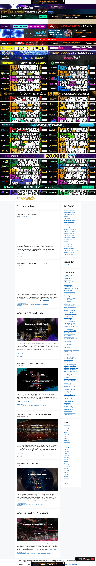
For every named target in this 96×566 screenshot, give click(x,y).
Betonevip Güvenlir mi (69, 334)
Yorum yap (20, 256)
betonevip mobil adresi (68, 351)
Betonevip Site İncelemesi (69, 254)
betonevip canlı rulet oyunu (67, 302)
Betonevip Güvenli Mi (68, 332)
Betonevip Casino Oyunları (70, 304)
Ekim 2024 (66, 436)
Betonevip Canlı (67, 295)
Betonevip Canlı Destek (68, 301)
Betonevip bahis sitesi (71, 288)
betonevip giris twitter (22, 553)
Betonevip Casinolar (68, 246)
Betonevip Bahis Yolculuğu (69, 220)
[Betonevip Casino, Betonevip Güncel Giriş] (26, 198)
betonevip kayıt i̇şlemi (35, 254)
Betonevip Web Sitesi (68, 384)
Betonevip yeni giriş (69, 389)
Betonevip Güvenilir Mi (70, 331)
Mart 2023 (66, 472)
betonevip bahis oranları (68, 285)
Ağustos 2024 (67, 440)
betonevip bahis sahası (22, 504)
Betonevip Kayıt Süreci (69, 248)
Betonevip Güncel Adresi (70, 326)
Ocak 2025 (66, 432)
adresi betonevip (68, 275)
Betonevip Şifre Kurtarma (69, 235)
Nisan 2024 (66, 447)
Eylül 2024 (66, 438)
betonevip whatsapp (69, 386)
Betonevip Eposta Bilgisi (69, 225)
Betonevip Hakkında (68, 335)
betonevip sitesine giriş (75, 371)
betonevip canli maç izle (70, 293)
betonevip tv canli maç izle (69, 380)
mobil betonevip (68, 409)
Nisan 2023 (66, 470)
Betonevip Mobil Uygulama (68, 355)
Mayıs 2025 (66, 428)
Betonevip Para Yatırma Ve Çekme (70, 364)
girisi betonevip (67, 404)
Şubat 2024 (66, 451)
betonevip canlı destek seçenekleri (24, 405)
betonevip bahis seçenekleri (69, 286)
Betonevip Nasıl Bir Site (68, 360)
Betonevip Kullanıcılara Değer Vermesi (34, 414)
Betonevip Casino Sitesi (70, 307)
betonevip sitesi (68, 371)
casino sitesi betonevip (68, 399)
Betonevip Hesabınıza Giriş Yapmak (33, 513)
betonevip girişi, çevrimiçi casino (33, 304)
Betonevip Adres (68, 278)
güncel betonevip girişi (67, 407)
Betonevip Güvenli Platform (70, 242)
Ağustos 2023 (67, 463)
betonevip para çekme (70, 366)
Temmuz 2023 (67, 464)
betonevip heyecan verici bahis (33, 504)
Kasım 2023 (66, 457)
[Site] (24, 67)
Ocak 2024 (66, 453)
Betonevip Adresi (67, 208)
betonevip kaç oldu (68, 341)
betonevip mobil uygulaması (69, 357)
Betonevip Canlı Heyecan (69, 231)
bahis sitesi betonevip (22, 304)
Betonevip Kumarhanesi (68, 344)
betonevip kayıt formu (67, 340)
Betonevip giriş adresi (70, 314)
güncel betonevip (68, 406)
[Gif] (48, 93)
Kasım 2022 (66, 480)
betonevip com (67, 308)
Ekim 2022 (66, 481)
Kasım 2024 (66, 434)
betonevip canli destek (69, 292)
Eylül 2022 (66, 483)
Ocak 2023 (66, 476)
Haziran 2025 (67, 426)
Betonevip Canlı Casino (69, 299)
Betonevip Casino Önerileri (69, 224)
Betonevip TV (67, 377)
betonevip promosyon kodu (70, 369)
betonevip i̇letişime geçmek (45, 553)
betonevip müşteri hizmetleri (70, 358)
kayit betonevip (74, 407)
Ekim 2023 (66, 459)
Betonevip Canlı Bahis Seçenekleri (70, 298)
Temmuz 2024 (67, 442)
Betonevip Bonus (21, 254)
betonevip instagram (69, 337)
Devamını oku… (52, 250)
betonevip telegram (68, 375)
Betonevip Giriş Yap (69, 319)
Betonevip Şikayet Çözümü (70, 239)
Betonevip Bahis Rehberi (69, 214)
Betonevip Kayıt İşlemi (27, 214)
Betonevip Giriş (27, 254)
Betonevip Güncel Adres (69, 324)
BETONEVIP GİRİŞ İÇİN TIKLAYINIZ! (48, 39)
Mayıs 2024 (66, 445)
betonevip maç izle (68, 347)
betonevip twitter (67, 383)
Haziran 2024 (67, 444)
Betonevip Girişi (68, 318)
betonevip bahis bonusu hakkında (68, 283)
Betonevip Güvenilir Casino (70, 244)
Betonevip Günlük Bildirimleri (30, 363)
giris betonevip (67, 403)
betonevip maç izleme (68, 348)
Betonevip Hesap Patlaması (70, 229)
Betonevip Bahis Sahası (27, 463)
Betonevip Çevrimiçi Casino (68, 391)
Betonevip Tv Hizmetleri (69, 233)
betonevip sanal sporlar (43, 304)
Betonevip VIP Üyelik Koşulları (30, 313)
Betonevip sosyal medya (70, 372)
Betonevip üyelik (68, 393)
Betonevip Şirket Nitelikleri (69, 237)
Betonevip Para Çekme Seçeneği (71, 250)
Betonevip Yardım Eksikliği (69, 212)
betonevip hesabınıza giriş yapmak (33, 553)
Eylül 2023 (66, 461)
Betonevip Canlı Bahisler (69, 252)
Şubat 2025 (66, 430)
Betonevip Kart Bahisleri (69, 222)
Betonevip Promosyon (71, 368)
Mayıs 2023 (66, 468)
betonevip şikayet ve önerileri (68, 396)
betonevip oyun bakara (67, 361)
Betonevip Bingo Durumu (69, 210)
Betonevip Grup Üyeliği (69, 218)
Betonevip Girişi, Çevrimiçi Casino (32, 263)
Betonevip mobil (76, 350)
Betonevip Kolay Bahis (68, 227)
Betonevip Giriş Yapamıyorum (70, 321)
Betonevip (66, 241)
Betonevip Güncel (69, 323)
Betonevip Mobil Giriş (67, 354)
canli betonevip (68, 398)
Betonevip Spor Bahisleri (68, 374)
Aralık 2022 (66, 478)
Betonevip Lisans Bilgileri (68, 345)
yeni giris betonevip (69, 414)
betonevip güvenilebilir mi (68, 329)
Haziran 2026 (67, 425)
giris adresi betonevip (69, 401)
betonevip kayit (67, 338)
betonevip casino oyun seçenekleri (70, 305)
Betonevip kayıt (74, 338)
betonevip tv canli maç (70, 379)
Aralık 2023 (66, 455)
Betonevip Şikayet (42, 504)
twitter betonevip (68, 411)
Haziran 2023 (67, 466)
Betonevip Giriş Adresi (22, 253)
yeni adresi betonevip (70, 413)
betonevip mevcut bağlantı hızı (68, 350)
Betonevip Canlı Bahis (69, 297)
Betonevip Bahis (69, 282)
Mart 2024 (66, 449)
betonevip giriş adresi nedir (68, 316)
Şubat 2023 (66, 474)
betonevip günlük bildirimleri (42, 405)
